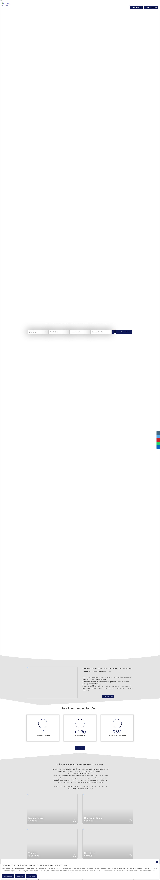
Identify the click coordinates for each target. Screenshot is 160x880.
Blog (75, 7)
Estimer (62, 7)
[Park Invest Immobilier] (8, 7)
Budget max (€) (76, 332)
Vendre (69, 7)
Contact (82, 7)
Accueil (47, 7)
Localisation (54, 332)
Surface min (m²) (97, 332)
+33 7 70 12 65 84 (122, 7)
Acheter (54, 7)
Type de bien (31, 331)
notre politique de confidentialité (74, 872)
